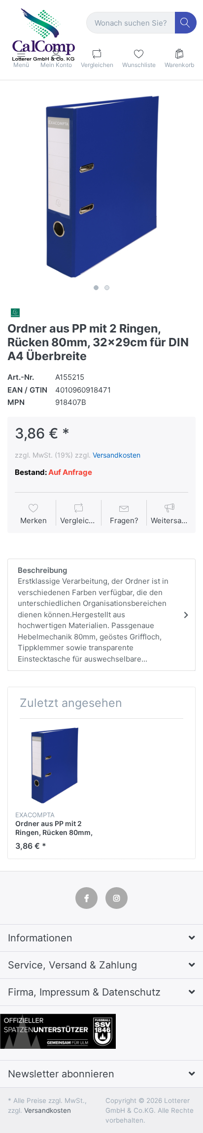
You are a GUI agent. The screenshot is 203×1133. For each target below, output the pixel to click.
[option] (101, 186)
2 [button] (106, 287)
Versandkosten (116, 455)
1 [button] (96, 287)
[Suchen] (186, 23)
